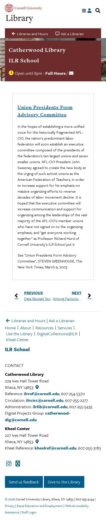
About (25, 328)
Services (65, 328)
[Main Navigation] (84, 10)
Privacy (10, 505)
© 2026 (10, 499)
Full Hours (55, 73)
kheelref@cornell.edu (55, 448)
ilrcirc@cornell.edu (44, 400)
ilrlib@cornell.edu (50, 407)
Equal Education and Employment (40, 505)
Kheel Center (17, 339)
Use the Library (19, 334)
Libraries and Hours (28, 321)
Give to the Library (64, 482)
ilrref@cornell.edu (41, 394)
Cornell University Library (20, 19)
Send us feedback (24, 482)
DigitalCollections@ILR (57, 334)
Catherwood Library (37, 50)
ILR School (24, 60)
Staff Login (28, 512)
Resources (44, 328)
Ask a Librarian (61, 321)
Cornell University (23, 8)
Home (10, 328)
